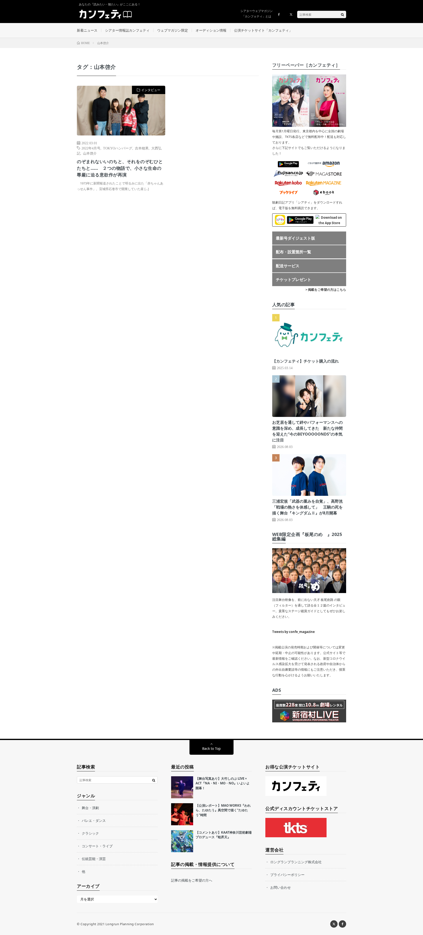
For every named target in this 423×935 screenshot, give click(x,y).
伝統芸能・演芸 (94, 858)
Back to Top (211, 748)
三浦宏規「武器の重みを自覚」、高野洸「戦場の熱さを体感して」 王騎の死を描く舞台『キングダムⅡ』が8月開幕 (307, 507)
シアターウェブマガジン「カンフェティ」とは (256, 13)
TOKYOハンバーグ (117, 148)
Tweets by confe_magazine (293, 632)
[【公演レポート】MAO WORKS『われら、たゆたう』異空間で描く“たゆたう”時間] (182, 814)
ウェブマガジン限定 (172, 30)
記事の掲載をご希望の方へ (191, 880)
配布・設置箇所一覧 (293, 252)
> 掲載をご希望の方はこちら (326, 289)
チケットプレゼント (293, 279)
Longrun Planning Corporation (130, 924)
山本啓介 (90, 153)
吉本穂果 (142, 148)
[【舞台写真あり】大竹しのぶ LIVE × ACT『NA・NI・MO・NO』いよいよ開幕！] (182, 787)
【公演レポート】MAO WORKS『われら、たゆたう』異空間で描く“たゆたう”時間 (223, 810)
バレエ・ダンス (94, 820)
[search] (342, 14)
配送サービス (287, 265)
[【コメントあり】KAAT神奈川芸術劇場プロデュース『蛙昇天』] (182, 841)
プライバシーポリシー (287, 874)
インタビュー (150, 90)
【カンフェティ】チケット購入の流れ (305, 361)
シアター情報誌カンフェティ (127, 30)
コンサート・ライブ (97, 846)
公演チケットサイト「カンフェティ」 (263, 30)
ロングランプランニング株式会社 (296, 862)
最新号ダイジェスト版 (295, 238)
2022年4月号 (91, 148)
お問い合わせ (280, 887)
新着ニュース (87, 30)
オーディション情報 (211, 30)
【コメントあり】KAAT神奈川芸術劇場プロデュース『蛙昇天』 (224, 834)
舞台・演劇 (90, 807)
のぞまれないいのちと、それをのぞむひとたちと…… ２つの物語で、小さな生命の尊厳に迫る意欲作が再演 (120, 168)
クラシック (90, 833)
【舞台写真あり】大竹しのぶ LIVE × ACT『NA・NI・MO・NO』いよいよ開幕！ (223, 783)
